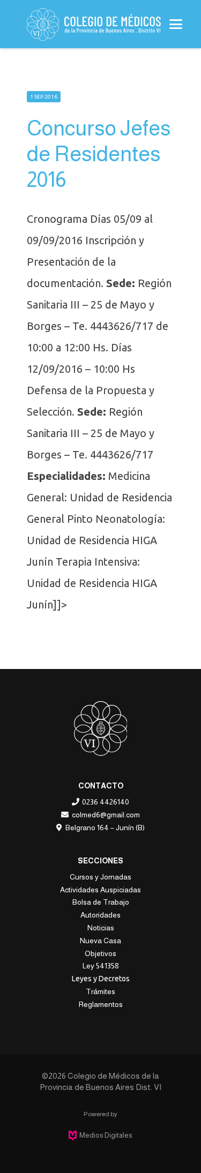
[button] (176, 24)
